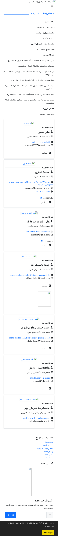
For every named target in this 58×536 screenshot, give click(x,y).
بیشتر (44, 153)
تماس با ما (49, 455)
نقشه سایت (48, 458)
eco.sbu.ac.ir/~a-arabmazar (38, 232)
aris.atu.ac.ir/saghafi (41, 142)
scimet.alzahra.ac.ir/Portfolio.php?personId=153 (29, 338)
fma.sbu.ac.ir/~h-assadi (40, 378)
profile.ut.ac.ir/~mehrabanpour (36, 418)
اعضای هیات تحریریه (45, 448)
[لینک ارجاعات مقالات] (41, 198)
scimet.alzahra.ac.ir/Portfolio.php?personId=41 (30, 275)
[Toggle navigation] (30, 6)
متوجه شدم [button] (48, 532)
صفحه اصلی (48, 442)
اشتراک (10, 515)
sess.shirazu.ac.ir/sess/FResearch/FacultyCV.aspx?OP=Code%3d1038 (30, 183)
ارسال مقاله (48, 451)
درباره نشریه (48, 445)
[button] (40, 526)
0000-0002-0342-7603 (40, 192)
